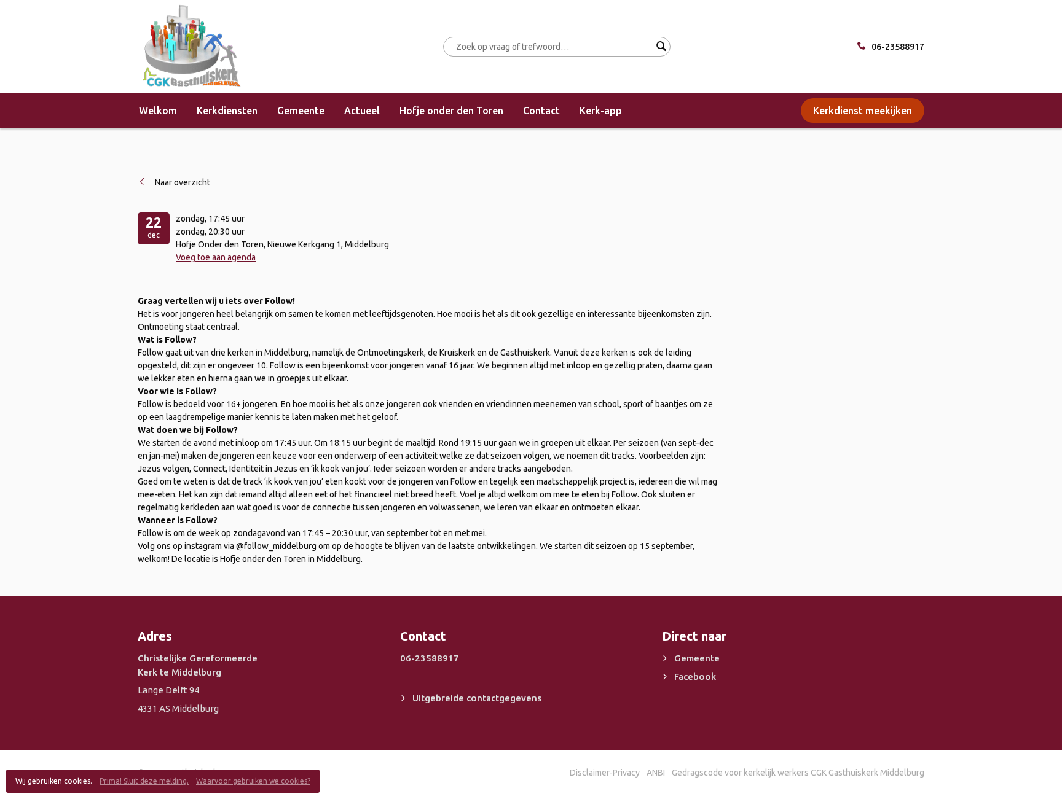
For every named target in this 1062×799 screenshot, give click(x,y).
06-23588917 (897, 47)
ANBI (656, 773)
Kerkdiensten (227, 110)
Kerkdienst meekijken (862, 110)
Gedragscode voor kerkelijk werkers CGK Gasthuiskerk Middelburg (798, 773)
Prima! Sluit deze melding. (144, 781)
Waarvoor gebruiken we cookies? (253, 781)
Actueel (362, 110)
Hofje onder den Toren (451, 110)
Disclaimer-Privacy (605, 773)
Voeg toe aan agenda (216, 257)
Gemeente (300, 110)
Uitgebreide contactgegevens (476, 698)
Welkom (158, 110)
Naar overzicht (182, 182)
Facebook (695, 676)
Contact (541, 110)
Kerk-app (601, 110)
